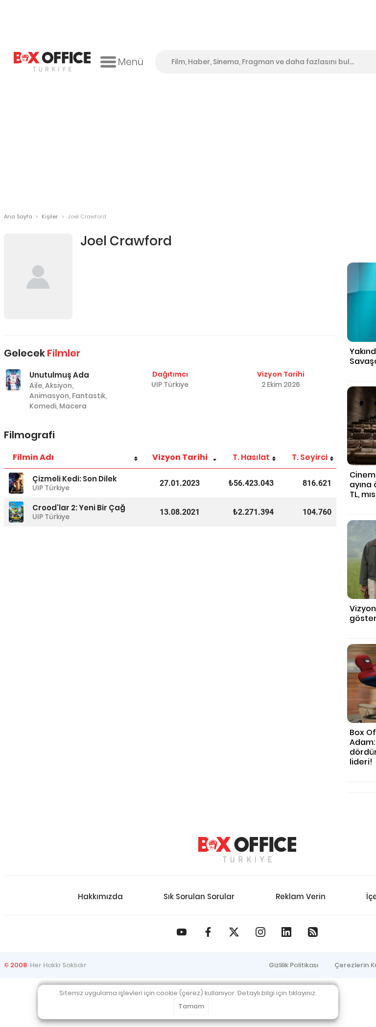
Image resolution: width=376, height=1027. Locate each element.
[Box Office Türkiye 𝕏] (234, 932)
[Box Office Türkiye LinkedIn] (286, 932)
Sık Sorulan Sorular (199, 896)
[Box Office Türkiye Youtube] (181, 932)
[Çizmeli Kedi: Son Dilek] (16, 483)
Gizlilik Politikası (294, 965)
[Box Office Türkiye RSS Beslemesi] (313, 932)
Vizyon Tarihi (180, 457)
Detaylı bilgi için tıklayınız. (277, 993)
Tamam (191, 1006)
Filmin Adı (33, 457)
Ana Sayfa (18, 216)
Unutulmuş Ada (59, 375)
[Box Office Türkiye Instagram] (260, 932)
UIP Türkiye (169, 384)
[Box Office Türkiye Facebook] (208, 932)
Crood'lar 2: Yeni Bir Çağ (78, 507)
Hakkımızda (100, 896)
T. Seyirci (310, 457)
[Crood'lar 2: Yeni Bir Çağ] (16, 512)
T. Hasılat (251, 457)
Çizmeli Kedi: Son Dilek (74, 479)
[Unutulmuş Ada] (13, 379)
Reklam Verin (301, 896)
